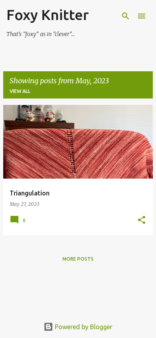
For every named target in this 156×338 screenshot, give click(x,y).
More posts (78, 259)
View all (20, 91)
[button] (141, 220)
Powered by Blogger (82, 326)
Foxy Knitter (47, 14)
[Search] (125, 16)
